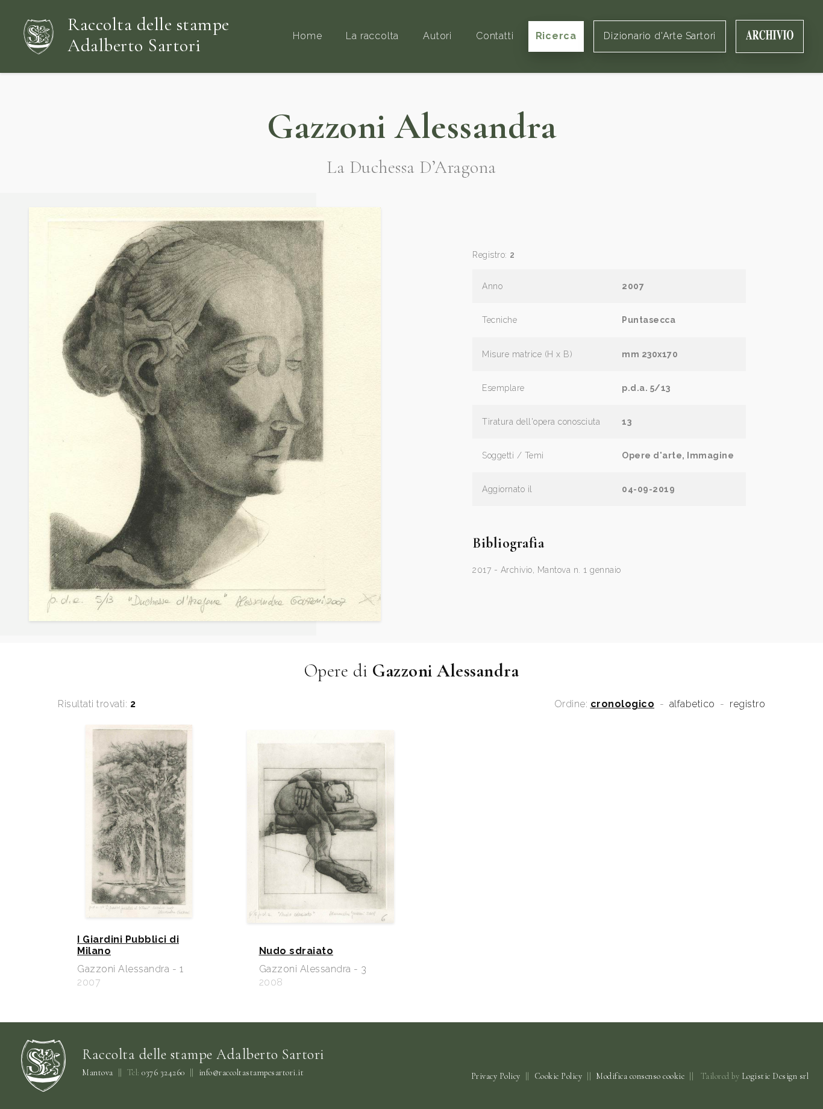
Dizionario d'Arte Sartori (660, 36)
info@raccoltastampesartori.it (251, 1073)
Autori (437, 36)
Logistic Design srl (775, 1076)
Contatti (494, 36)
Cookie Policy (558, 1076)
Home (307, 36)
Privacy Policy (496, 1076)
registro (747, 704)
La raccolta (372, 36)
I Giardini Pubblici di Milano (128, 945)
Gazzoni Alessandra (411, 126)
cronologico (622, 704)
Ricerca (556, 36)
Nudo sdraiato (296, 951)
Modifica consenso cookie (640, 1076)
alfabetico (692, 704)
